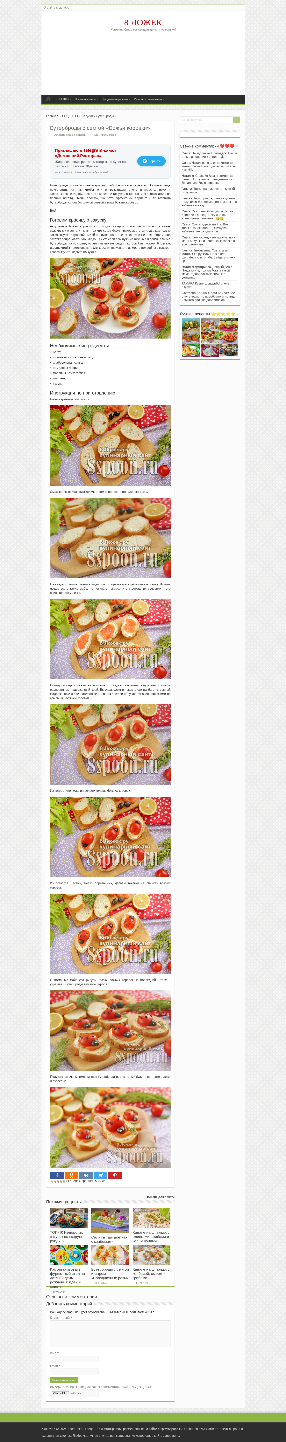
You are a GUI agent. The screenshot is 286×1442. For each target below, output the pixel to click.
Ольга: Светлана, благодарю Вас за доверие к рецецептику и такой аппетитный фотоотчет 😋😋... (207, 214)
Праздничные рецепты (115, 99)
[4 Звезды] (60, 1181)
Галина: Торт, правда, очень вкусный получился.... (208, 190)
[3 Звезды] (57, 1181)
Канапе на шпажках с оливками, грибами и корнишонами (151, 1236)
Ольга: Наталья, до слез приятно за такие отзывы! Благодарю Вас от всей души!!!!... (209, 166)
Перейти (154, 161)
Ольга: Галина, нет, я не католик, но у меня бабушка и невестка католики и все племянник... (208, 241)
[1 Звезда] (51, 1181)
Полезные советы (85, 99)
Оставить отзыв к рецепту (70, 134)
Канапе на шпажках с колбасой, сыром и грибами (151, 1273)
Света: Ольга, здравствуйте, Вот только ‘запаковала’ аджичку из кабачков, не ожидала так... (205, 228)
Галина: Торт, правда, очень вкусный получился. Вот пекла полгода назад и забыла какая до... (209, 201)
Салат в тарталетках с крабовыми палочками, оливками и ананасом (110, 1243)
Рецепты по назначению (148, 99)
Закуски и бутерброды (98, 116)
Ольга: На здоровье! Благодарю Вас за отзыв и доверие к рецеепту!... (210, 155)
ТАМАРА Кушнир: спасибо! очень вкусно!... (205, 285)
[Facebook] (57, 1175)
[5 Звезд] (64, 1181)
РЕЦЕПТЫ (62, 99)
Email (55, 1366)
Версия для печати (161, 1197)
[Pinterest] (115, 1175)
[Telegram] (100, 1175)
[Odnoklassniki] (71, 1175)
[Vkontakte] (86, 1175)
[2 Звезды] (54, 1181)
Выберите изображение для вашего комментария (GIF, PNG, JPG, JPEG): (101, 1387)
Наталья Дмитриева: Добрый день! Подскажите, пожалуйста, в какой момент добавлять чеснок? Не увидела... (207, 272)
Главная (48, 99)
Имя (54, 1353)
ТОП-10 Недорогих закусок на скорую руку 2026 (66, 1236)
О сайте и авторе (56, 7)
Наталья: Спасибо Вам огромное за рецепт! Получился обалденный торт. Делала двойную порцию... (208, 179)
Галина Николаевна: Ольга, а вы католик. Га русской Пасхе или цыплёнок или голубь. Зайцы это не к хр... (208, 256)
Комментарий (61, 1318)
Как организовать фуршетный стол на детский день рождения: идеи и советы (67, 1277)
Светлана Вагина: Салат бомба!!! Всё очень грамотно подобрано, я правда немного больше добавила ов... (208, 296)
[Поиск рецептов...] (236, 120)
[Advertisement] (143, 61)
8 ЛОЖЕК (143, 22)
